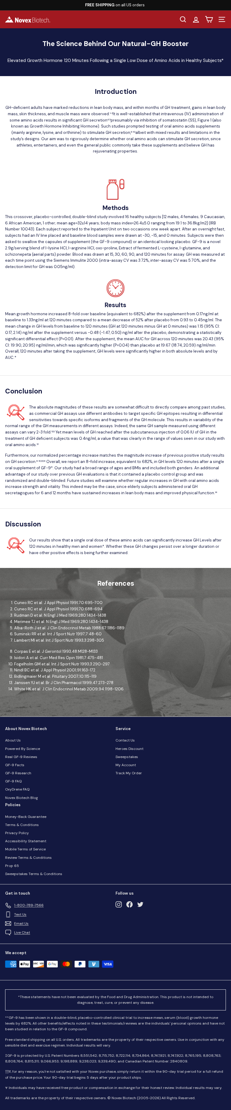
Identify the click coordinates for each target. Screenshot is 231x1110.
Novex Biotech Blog (21, 797)
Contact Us (125, 740)
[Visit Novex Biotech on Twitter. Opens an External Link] (140, 904)
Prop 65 (12, 865)
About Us (13, 740)
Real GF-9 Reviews (21, 756)
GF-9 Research (18, 773)
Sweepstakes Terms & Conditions (33, 873)
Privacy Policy (17, 833)
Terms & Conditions (22, 824)
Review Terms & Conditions (28, 857)
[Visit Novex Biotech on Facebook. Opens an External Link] (129, 904)
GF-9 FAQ (13, 781)
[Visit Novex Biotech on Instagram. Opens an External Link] (119, 904)
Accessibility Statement (25, 841)
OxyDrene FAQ (17, 789)
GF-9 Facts (14, 765)
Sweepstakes (127, 756)
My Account (126, 765)
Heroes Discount (129, 748)
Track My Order (129, 773)
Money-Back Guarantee (25, 816)
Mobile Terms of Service (25, 849)
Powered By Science (22, 748)
